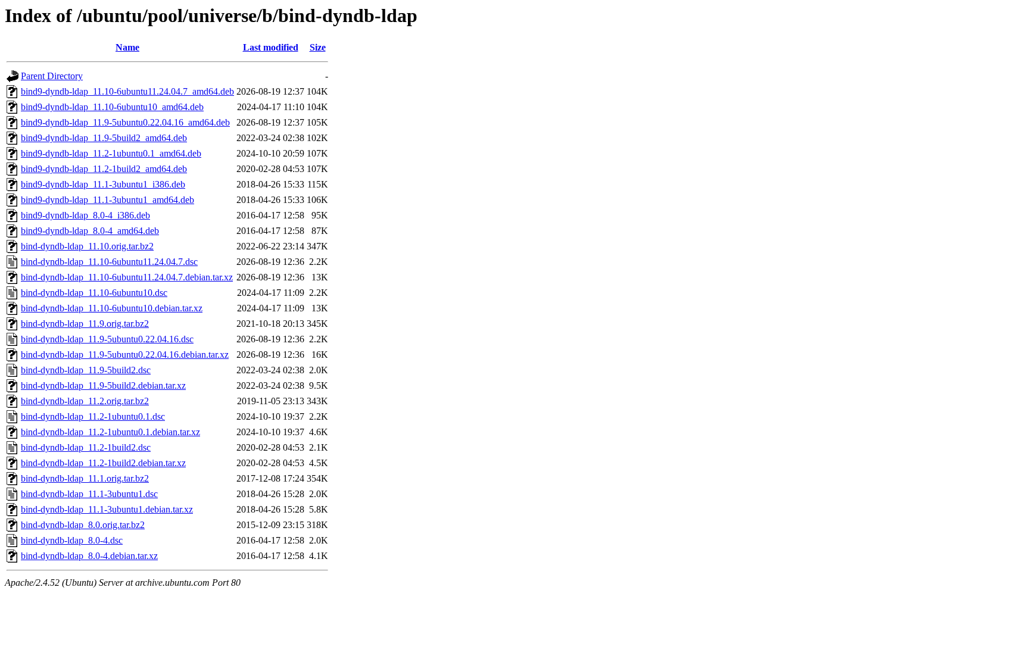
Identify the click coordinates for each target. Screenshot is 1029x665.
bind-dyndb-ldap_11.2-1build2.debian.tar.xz (103, 463)
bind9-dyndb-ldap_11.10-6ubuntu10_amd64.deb (112, 107)
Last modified (270, 47)
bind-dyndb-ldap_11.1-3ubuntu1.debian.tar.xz (107, 509)
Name (127, 47)
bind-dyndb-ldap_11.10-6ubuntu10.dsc (94, 293)
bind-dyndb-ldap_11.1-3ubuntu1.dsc (89, 494)
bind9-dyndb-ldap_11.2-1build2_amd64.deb (104, 169)
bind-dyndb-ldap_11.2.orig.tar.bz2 (85, 401)
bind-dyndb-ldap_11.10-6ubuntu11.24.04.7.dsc (109, 262)
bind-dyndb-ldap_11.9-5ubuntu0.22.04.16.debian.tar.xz (125, 354)
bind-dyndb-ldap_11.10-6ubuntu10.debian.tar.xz (111, 308)
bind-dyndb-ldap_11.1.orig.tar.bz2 (85, 478)
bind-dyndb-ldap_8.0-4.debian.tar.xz (89, 556)
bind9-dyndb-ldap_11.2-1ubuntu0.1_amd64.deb (111, 153)
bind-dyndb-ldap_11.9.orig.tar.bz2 (85, 324)
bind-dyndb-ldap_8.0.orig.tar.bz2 (83, 525)
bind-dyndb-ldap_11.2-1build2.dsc (86, 447)
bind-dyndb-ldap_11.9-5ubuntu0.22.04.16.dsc (107, 339)
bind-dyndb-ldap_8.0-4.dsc (72, 540)
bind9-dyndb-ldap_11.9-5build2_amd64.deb (104, 138)
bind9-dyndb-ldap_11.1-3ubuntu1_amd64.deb (107, 200)
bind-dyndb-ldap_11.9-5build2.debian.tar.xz (103, 385)
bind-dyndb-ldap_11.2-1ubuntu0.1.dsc (93, 416)
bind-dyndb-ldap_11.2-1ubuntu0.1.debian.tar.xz (110, 432)
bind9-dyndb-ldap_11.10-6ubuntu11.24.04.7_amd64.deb (127, 91)
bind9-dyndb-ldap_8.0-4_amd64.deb (90, 231)
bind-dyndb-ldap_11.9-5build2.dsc (86, 370)
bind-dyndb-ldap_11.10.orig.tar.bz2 (87, 246)
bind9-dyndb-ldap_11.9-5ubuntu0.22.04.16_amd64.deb (125, 122)
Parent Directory (52, 76)
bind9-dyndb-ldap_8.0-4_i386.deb (85, 215)
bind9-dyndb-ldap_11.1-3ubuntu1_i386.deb (103, 184)
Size (318, 47)
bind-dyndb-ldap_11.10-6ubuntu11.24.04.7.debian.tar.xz (127, 277)
